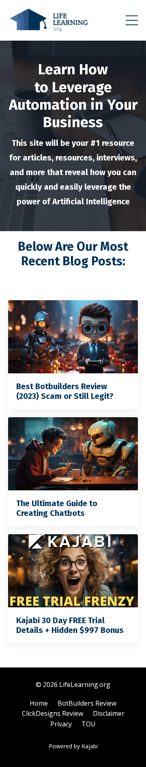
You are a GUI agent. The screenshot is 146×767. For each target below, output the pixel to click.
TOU (89, 723)
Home (39, 703)
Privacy (61, 723)
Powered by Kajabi (73, 746)
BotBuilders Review (87, 703)
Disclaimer (109, 713)
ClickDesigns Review (52, 713)
